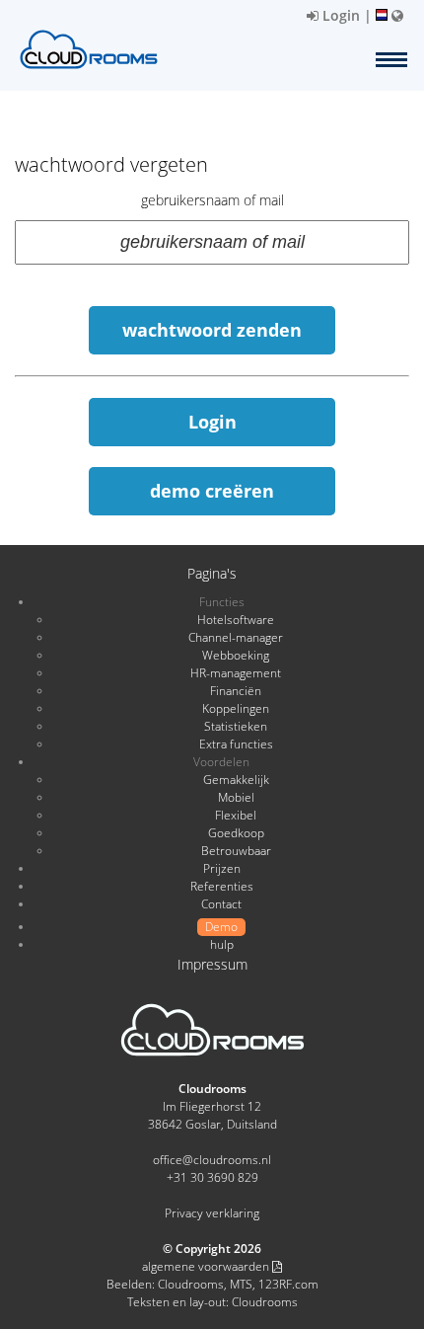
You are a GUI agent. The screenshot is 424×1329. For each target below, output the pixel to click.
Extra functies (236, 744)
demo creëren (212, 491)
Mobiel (236, 797)
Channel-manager (235, 637)
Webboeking (235, 655)
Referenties (221, 886)
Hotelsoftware (235, 619)
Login (339, 15)
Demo (221, 926)
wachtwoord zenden (212, 330)
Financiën (235, 690)
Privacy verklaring (212, 1213)
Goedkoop (236, 832)
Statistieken (235, 726)
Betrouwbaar (236, 850)
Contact (221, 904)
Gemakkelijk (236, 779)
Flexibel (235, 815)
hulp (222, 944)
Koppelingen (235, 708)
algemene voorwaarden (207, 1266)
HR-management (235, 672)
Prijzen (222, 868)
